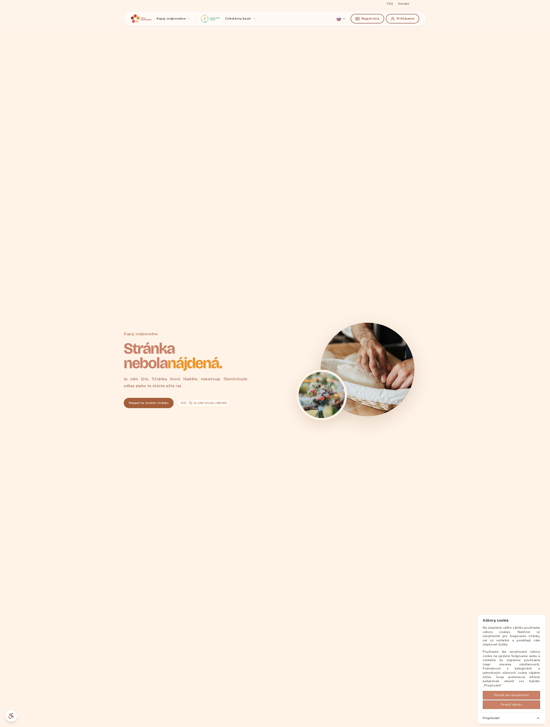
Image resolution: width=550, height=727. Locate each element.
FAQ (390, 4)
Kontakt (403, 4)
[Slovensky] (340, 18)
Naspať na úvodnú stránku (148, 403)
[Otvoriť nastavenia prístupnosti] (11, 716)
